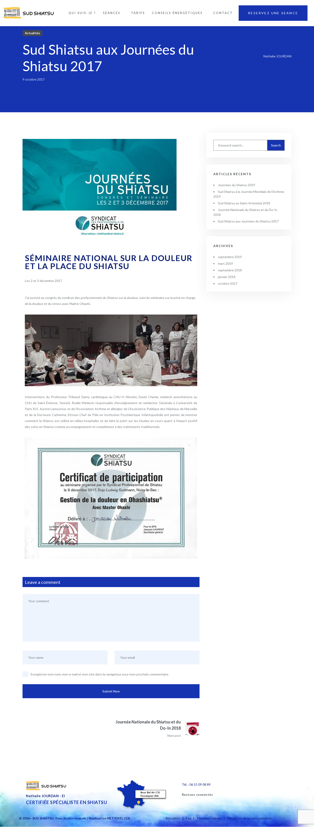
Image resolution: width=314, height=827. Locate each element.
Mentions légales (209, 818)
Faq (188, 818)
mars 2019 (225, 263)
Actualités (32, 33)
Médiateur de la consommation (249, 818)
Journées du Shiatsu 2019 (236, 185)
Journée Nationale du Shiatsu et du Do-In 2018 (148, 725)
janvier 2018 (226, 277)
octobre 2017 (227, 283)
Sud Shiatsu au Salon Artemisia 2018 (244, 203)
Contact (223, 13)
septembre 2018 (230, 270)
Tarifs (138, 13)
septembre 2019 (230, 257)
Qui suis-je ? (82, 13)
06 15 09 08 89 (200, 784)
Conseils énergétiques (177, 13)
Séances (111, 13)
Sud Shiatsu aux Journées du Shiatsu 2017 (248, 221)
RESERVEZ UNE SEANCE (273, 13)
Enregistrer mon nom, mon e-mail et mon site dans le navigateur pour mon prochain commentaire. (100, 674)
